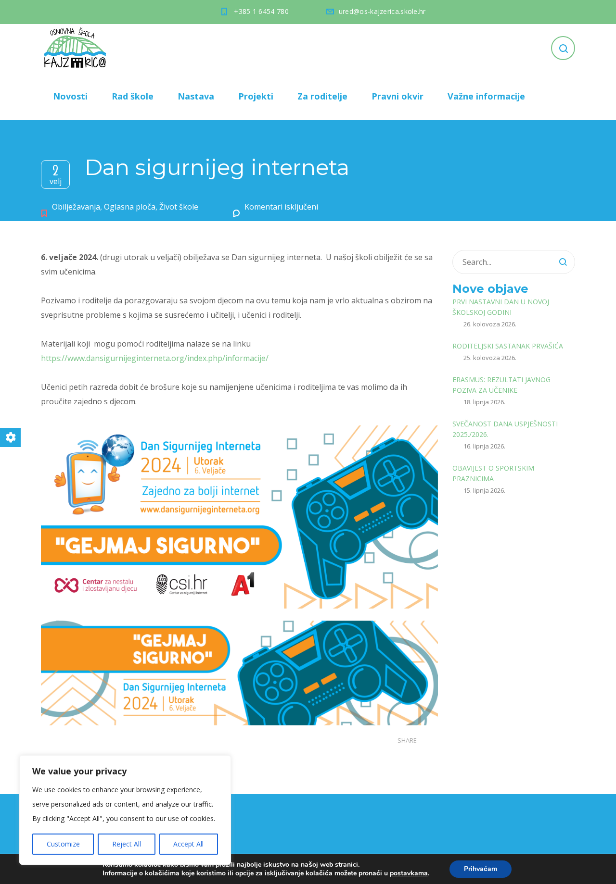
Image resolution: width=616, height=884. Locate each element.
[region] (125, 810)
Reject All (126, 843)
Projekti (255, 96)
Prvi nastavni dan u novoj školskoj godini (500, 307)
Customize (63, 843)
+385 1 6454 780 (261, 11)
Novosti (70, 96)
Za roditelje (322, 96)
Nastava (196, 96)
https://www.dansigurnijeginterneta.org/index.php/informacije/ (155, 358)
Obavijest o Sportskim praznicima (493, 473)
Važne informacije (486, 96)
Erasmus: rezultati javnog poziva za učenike (501, 385)
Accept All (188, 843)
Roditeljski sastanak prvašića (507, 345)
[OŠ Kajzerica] (76, 48)
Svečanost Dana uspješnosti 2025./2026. (505, 429)
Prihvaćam (480, 868)
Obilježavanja (76, 206)
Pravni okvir (398, 96)
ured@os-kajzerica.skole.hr (382, 11)
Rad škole (133, 96)
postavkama (409, 873)
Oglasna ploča (129, 206)
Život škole (178, 206)
